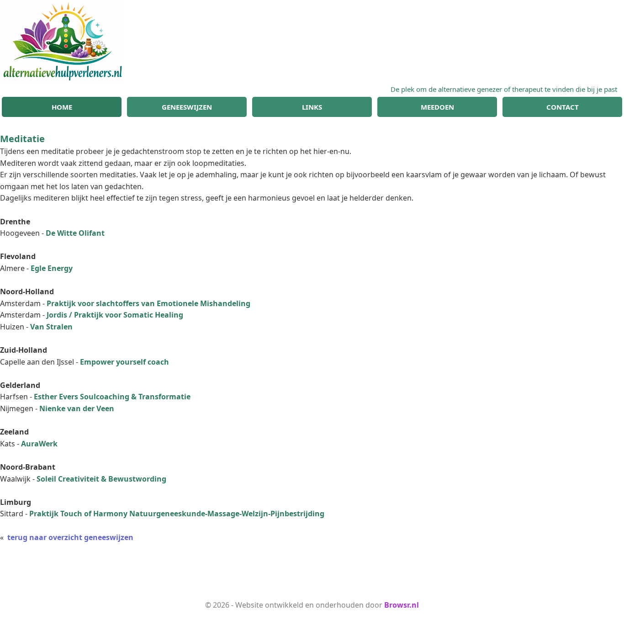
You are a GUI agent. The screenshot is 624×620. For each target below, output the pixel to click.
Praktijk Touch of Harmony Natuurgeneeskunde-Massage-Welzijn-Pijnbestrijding (176, 514)
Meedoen (437, 106)
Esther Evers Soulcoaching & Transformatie (112, 397)
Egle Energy (52, 268)
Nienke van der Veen (76, 408)
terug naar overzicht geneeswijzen (70, 537)
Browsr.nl (401, 605)
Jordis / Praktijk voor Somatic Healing (115, 315)
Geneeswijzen (187, 106)
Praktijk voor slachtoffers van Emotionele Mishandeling (148, 303)
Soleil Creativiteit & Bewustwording (101, 479)
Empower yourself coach (124, 362)
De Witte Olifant (75, 233)
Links (312, 106)
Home (62, 106)
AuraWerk (39, 444)
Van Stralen (51, 327)
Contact (562, 106)
